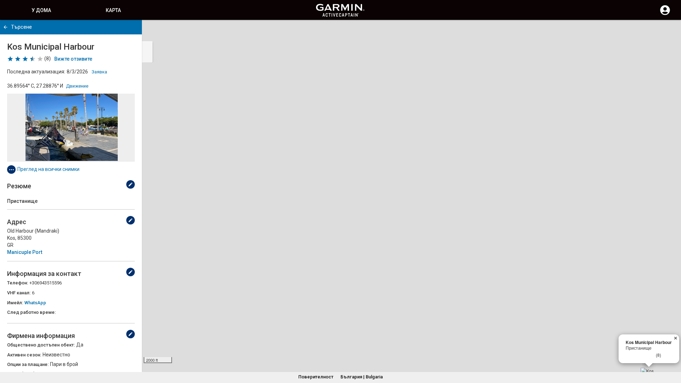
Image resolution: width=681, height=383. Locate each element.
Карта (113, 10)
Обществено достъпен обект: (41, 345)
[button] (672, 350)
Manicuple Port (24, 252)
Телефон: (17, 282)
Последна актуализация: (36, 71)
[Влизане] (665, 14)
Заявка (99, 71)
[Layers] (668, 31)
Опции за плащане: (28, 364)
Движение (77, 86)
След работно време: (31, 312)
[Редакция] (130, 184)
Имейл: (15, 302)
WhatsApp (35, 302)
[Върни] (5, 27)
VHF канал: (19, 292)
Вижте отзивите (73, 58)
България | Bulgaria (361, 376)
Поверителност (315, 376)
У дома (41, 10)
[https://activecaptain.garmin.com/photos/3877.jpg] (71, 128)
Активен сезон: (24, 354)
